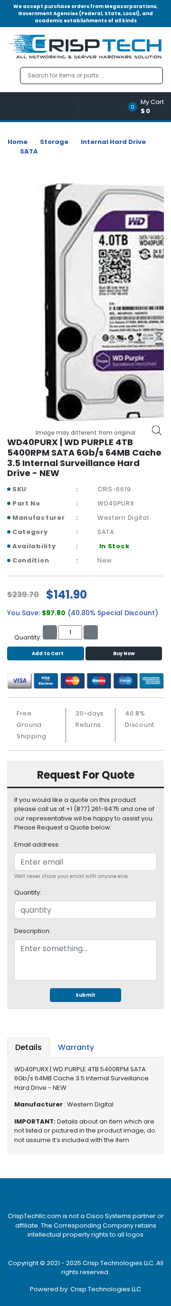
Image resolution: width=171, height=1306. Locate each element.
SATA (29, 151)
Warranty (76, 1047)
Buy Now (124, 653)
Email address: (37, 844)
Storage (54, 141)
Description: (32, 930)
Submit (85, 995)
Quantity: (27, 892)
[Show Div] (42, 106)
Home (18, 141)
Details (28, 1047)
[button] (149, 106)
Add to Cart (48, 653)
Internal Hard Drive (113, 141)
